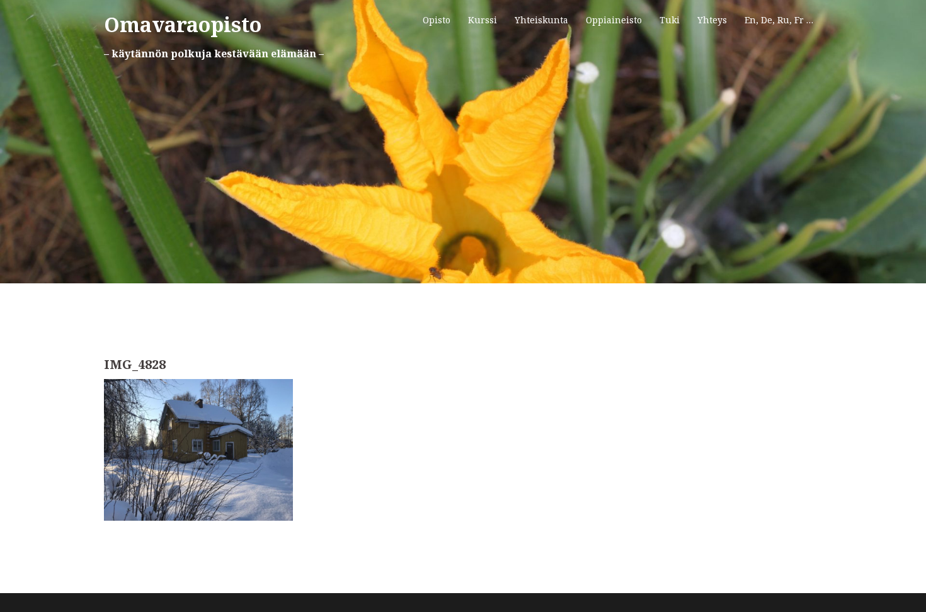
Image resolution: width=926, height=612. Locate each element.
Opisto (436, 20)
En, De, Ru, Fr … (779, 20)
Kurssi (482, 20)
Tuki (670, 20)
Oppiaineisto (614, 20)
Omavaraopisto (182, 24)
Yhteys (712, 20)
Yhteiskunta (541, 20)
